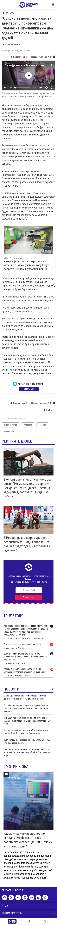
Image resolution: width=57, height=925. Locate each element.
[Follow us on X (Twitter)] (11, 897)
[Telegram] (28, 921)
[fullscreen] (52, 87)
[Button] (17, 57)
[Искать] (45, 921)
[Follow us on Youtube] (18, 897)
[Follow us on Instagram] (25, 897)
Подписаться (28, 389)
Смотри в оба (16, 766)
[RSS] (38, 897)
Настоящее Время (11, 44)
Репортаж (8, 12)
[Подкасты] (45, 897)
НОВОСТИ (12, 689)
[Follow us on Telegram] (31, 897)
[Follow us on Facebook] (4, 897)
